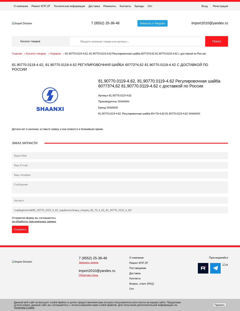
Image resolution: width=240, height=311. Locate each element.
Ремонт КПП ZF (40, 6)
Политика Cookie (24, 307)
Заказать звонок (88, 262)
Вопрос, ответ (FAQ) (141, 283)
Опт (150, 6)
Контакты (125, 6)
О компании (21, 6)
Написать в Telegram (152, 23)
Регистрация (220, 6)
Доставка (94, 6)
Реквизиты (109, 6)
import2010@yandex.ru (210, 23)
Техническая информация (69, 6)
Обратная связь (88, 275)
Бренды (139, 6)
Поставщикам (137, 267)
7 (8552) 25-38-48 (105, 23)
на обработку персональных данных (34, 221)
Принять (220, 304)
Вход (205, 6)
